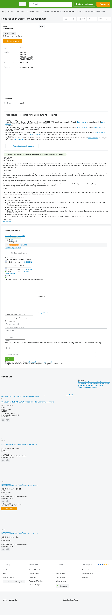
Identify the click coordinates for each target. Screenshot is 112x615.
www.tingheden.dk (11, 273)
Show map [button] (41, 296)
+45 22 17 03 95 (26, 269)
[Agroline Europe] (9, 4)
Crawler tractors (91, 387)
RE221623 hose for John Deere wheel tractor (19, 485)
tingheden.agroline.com (13, 248)
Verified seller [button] (13, 238)
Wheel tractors (83, 382)
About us (6, 570)
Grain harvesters (94, 382)
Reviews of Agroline (36, 581)
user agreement (46, 362)
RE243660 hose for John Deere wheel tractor (19, 533)
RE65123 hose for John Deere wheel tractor (19, 444)
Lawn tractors (99, 383)
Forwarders (82, 387)
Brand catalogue (34, 585)
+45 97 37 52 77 (26, 272)
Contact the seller (13, 41)
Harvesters (90, 385)
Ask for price (11, 33)
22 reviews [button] (23, 245)
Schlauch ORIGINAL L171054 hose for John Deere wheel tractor (27, 402)
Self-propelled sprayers (86, 383)
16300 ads (14, 240)
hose (22, 48)
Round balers (98, 385)
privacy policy (32, 362)
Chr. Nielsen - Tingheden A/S (15, 236)
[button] (66, 19)
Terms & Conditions (36, 570)
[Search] (31, 4)
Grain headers (105, 382)
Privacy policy (33, 573)
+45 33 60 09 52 (26, 262)
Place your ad (9, 508)
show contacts (81, 122)
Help (4, 573)
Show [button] (19, 262)
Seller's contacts (8, 577)
